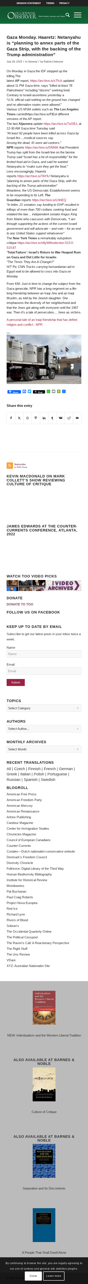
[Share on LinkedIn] (44, 418)
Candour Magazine (20, 823)
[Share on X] (19, 418)
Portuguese (57, 774)
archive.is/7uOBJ (60, 123)
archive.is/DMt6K (42, 147)
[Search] (65, 15)
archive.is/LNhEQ (49, 200)
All (9, 769)
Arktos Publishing (19, 817)
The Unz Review (18, 954)
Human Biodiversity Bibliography (29, 874)
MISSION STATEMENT (29, 3)
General (32, 61)
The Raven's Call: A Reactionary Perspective (38, 943)
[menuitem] (29, 3)
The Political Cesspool (22, 937)
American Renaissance (23, 811)
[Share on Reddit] (69, 418)
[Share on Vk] (61, 418)
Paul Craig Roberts (20, 897)
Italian (25, 774)
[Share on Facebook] (11, 418)
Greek (12, 774)
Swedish (48, 780)
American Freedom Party (24, 800)
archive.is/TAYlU (33, 176)
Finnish (34, 769)
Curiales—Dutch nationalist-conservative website (41, 851)
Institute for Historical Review (27, 880)
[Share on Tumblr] (52, 418)
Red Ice (12, 908)
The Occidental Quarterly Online (29, 931)
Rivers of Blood (17, 920)
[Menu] (75, 15)
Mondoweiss (15, 886)
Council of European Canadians (29, 840)
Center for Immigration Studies (28, 828)
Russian (14, 780)
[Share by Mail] (77, 418)
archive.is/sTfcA (46, 80)
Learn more (53, 1275)
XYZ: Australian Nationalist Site (28, 966)
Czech (19, 769)
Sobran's (13, 926)
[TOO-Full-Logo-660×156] (36, 15)
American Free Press (22, 794)
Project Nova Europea (22, 903)
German (66, 769)
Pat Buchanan (16, 891)
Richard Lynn (16, 914)
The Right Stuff (17, 948)
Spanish (31, 780)
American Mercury (20, 805)
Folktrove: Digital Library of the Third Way (35, 868)
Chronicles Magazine (21, 834)
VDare (11, 960)
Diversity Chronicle (20, 863)
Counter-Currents (19, 845)
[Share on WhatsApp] (27, 418)
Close (33, 1275)
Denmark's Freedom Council (27, 857)
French (50, 769)
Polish (39, 774)
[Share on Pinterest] (36, 418)
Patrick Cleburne (53, 61)
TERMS (50, 3)
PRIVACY (64, 3)
